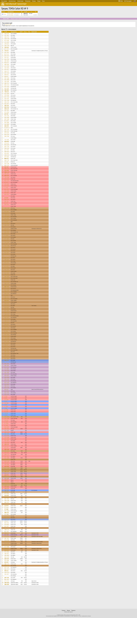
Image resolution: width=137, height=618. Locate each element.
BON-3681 (6, 179)
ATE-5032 (6, 239)
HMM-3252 (6, 529)
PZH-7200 (6, 245)
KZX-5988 (6, 170)
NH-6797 (6, 203)
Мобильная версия (68, 611)
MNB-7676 (6, 564)
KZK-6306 (6, 435)
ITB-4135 (6, 50)
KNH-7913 (6, 257)
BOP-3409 (6, 119)
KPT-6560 (6, 40)
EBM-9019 (6, 61)
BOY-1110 (6, 567)
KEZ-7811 (6, 531)
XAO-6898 (6, 497)
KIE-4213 (6, 266)
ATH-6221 (6, 143)
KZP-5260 (6, 478)
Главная (63, 610)
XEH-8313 (6, 533)
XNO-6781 (6, 102)
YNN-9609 (6, 555)
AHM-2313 (6, 37)
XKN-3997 (6, 329)
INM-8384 (6, 375)
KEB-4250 (6, 175)
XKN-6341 (6, 33)
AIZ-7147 (6, 447)
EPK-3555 (6, 204)
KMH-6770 (6, 454)
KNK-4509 (6, 517)
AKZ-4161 (6, 348)
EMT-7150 (6, 146)
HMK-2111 (6, 355)
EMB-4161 (6, 259)
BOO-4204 (6, 382)
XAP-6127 (6, 446)
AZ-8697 (6, 422)
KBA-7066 (6, 363)
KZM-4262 (6, 504)
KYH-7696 (6, 341)
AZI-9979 (6, 505)
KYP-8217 (6, 69)
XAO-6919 (6, 300)
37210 (5, 396)
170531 (6, 415)
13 (2, 33)
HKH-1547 (6, 471)
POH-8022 (6, 492)
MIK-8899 (6, 307)
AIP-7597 (6, 114)
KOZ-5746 (6, 381)
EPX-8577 (6, 521)
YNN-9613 (6, 553)
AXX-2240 (6, 444)
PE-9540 (6, 423)
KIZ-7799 (6, 150)
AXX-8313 (6, 213)
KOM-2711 (6, 285)
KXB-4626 (6, 428)
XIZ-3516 (6, 528)
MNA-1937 (6, 131)
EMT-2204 (6, 100)
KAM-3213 (6, 237)
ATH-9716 (6, 483)
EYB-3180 (6, 81)
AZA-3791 (6, 475)
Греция (5, 14)
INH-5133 (6, 240)
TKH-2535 (6, 314)
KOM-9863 (6, 271)
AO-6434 (6, 198)
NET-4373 (6, 49)
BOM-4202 (6, 461)
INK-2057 (6, 326)
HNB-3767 (6, 83)
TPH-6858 (6, 268)
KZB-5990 (6, 418)
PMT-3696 (6, 78)
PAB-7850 (6, 251)
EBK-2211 (6, 297)
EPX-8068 (6, 524)
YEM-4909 (6, 464)
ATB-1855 (6, 322)
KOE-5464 (6, 334)
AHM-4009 (6, 377)
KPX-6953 (6, 548)
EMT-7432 (6, 73)
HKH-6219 (6, 109)
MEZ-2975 (6, 189)
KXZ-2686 (6, 93)
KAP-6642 (6, 98)
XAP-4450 (6, 309)
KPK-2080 (6, 122)
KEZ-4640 (6, 220)
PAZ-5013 (6, 252)
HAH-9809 (6, 124)
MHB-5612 (6, 502)
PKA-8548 (6, 540)
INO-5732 (6, 545)
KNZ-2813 (6, 103)
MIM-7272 (6, 230)
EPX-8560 (6, 541)
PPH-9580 (6, 95)
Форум (68, 610)
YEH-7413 (6, 456)
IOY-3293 (6, 562)
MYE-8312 (6, 194)
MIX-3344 (6, 523)
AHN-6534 (6, 155)
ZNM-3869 (6, 584)
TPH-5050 (6, 370)
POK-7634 (6, 105)
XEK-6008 (6, 560)
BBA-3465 (6, 579)
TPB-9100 (6, 177)
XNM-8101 (6, 168)
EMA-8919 (6, 324)
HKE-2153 (6, 269)
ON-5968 (6, 403)
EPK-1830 (6, 184)
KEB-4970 (6, 126)
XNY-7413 (6, 538)
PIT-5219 (6, 343)
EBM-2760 (6, 208)
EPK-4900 (6, 223)
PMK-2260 (6, 379)
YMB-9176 (6, 292)
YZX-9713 (6, 480)
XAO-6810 (6, 68)
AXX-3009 (6, 384)
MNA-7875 (6, 569)
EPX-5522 (6, 570)
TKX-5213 (6, 91)
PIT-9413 (6, 507)
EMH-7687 (6, 351)
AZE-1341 (6, 115)
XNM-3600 (6, 449)
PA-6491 (6, 411)
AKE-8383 (6, 88)
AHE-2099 (6, 372)
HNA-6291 (6, 333)
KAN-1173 (6, 71)
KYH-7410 (6, 86)
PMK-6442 (6, 148)
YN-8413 (6, 221)
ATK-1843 (6, 42)
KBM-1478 (6, 283)
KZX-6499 (6, 495)
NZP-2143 (6, 129)
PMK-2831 (6, 174)
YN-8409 (6, 295)
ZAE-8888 (6, 216)
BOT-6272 (6, 280)
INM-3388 (6, 365)
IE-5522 (6, 244)
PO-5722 (6, 264)
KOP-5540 (6, 163)
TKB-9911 (6, 261)
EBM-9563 (6, 151)
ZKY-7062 (6, 35)
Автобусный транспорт (16, 4)
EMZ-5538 (6, 353)
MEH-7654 (6, 85)
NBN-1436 (6, 298)
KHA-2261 (6, 263)
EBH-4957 (6, 167)
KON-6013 (6, 47)
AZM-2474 (6, 572)
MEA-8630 (6, 247)
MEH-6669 (6, 144)
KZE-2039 (6, 358)
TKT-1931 (6, 139)
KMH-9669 (6, 302)
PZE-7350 (6, 288)
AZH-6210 (6, 488)
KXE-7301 (6, 499)
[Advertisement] (68, 598)
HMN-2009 (6, 319)
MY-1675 (6, 182)
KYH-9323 (6, 153)
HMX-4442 (6, 274)
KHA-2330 (6, 59)
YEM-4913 (6, 463)
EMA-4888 (6, 416)
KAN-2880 (6, 117)
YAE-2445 (6, 430)
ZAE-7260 (6, 374)
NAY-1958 (6, 391)
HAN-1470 (6, 557)
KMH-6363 (6, 476)
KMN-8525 (6, 485)
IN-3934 (6, 331)
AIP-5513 (6, 57)
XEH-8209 (6, 543)
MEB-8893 (6, 427)
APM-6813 (6, 44)
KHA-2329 (6, 134)
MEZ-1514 (6, 180)
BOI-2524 (6, 367)
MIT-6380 (6, 493)
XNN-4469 (6, 276)
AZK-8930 (6, 141)
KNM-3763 (6, 470)
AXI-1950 (6, 218)
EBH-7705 (6, 286)
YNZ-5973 (6, 317)
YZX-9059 (6, 481)
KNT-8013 (6, 211)
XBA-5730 (6, 160)
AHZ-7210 (6, 328)
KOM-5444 (6, 38)
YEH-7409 (6, 458)
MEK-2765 (6, 165)
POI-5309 (6, 552)
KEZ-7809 (6, 535)
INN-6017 (6, 389)
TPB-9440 (6, 338)
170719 (6, 413)
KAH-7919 (6, 393)
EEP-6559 (6, 133)
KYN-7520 (6, 107)
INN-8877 (6, 76)
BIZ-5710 (6, 54)
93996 (5, 408)
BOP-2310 (6, 233)
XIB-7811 (6, 201)
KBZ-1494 (6, 439)
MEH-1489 (6, 316)
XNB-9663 (6, 350)
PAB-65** (6, 345)
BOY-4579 (6, 56)
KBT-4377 (6, 526)
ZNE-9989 (6, 90)
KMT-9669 (6, 511)
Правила (73, 610)
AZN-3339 (6, 558)
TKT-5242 (6, 242)
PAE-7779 (6, 346)
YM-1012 (6, 420)
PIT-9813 (6, 249)
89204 (5, 405)
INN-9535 (6, 74)
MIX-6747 (6, 62)
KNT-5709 (6, 468)
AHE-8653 (6, 357)
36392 (5, 398)
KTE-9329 (6, 112)
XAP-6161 (6, 452)
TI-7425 (6, 187)
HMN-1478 (6, 172)
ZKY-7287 (6, 110)
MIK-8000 (6, 192)
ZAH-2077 (6, 574)
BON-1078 (6, 293)
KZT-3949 (6, 547)
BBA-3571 (6, 158)
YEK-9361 (6, 305)
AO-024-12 (6, 127)
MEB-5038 (6, 290)
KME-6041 (6, 451)
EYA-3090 (6, 369)
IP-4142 (6, 425)
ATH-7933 (6, 66)
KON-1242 (6, 565)
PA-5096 (6, 410)
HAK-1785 (6, 225)
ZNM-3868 (6, 582)
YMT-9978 (6, 440)
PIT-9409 (6, 509)
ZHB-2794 (6, 45)
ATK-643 (6, 162)
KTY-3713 (6, 581)
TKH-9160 (6, 442)
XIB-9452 (6, 459)
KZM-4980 (6, 437)
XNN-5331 (6, 512)
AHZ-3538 (6, 394)
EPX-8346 (6, 536)
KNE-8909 (6, 434)
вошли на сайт (8, 24)
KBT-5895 (6, 310)
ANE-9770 (6, 312)
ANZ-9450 (6, 232)
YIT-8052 (6, 235)
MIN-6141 (6, 473)
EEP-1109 (6, 340)
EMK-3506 (6, 136)
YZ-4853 (6, 406)
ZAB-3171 (6, 321)
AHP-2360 (6, 577)
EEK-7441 (6, 52)
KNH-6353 (6, 199)
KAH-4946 (6, 191)
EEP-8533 (6, 186)
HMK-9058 (6, 64)
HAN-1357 (6, 360)
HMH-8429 (6, 432)
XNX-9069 (6, 278)
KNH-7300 (6, 336)
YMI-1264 (6, 490)
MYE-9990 (6, 79)
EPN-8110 (6, 304)
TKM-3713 (6, 215)
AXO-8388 (6, 466)
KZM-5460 (6, 519)
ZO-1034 (6, 399)
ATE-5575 (6, 516)
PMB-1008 (6, 500)
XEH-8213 (6, 228)
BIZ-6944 (6, 121)
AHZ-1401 (6, 273)
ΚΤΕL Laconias (14, 13)
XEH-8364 (6, 550)
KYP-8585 (6, 156)
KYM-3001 (6, 487)
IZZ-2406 (6, 514)
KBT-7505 (6, 97)
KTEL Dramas (13, 14)
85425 (5, 401)
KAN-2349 (6, 387)
